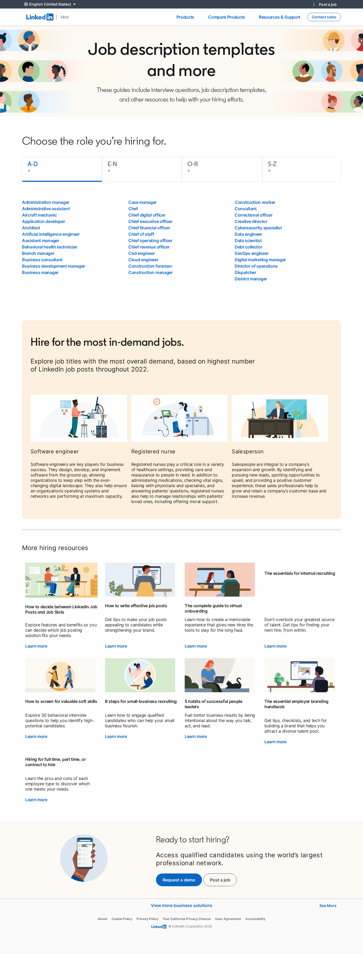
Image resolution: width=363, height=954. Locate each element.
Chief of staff (141, 234)
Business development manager (53, 266)
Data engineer (248, 234)
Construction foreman (150, 266)
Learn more (36, 646)
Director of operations (256, 266)
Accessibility (255, 919)
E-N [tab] (112, 164)
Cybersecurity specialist (258, 227)
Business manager (40, 272)
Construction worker (255, 202)
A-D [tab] (33, 164)
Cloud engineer (143, 259)
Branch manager (38, 253)
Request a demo (179, 880)
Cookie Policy (122, 919)
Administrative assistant (46, 208)
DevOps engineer (251, 253)
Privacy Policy (147, 919)
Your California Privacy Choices (187, 919)
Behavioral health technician (49, 247)
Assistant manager (40, 240)
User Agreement (228, 919)
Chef (133, 208)
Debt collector (248, 247)
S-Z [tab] (272, 164)
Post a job (328, 4)
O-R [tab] (192, 164)
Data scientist (248, 240)
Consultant (246, 208)
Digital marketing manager (260, 259)
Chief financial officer (149, 227)
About (102, 919)
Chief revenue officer (148, 247)
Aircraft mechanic (39, 215)
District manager (251, 278)
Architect (31, 227)
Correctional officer (254, 215)
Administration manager (45, 202)
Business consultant (42, 259)
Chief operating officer (150, 240)
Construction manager (150, 272)
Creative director (251, 221)
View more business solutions (181, 905)
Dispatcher (245, 272)
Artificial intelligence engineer (51, 234)
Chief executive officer (150, 221)
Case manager (142, 202)
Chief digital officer (146, 215)
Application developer (43, 221)
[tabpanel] (181, 240)
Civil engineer (141, 253)
